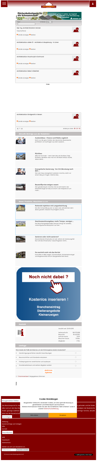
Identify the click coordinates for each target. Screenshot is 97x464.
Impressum (6, 440)
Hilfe (3, 426)
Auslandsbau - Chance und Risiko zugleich (51, 138)
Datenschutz (6, 443)
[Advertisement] (48, 99)
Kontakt (4, 429)
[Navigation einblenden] (4, 5)
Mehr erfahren (34, 415)
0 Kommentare (23, 376)
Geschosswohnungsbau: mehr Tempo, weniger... (54, 221)
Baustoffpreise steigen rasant (46, 185)
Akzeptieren (62, 415)
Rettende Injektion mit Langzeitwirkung (51, 206)
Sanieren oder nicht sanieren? (47, 237)
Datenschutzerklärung (51, 409)
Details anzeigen (23, 35)
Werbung (5, 422)
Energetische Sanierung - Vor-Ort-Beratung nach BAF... (54, 170)
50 (79, 128)
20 (77, 128)
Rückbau (38, 153)
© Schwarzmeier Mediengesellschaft (14, 454)
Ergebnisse (48, 372)
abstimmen (48, 370)
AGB (3, 437)
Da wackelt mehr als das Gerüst (47, 252)
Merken (33, 35)
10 (74, 128)
